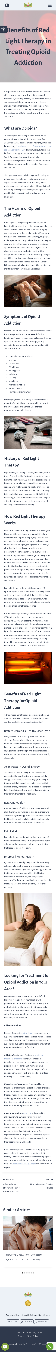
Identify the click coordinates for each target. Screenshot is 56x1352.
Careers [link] (46, 1315)
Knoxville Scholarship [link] (31, 1315)
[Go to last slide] (7, 1243)
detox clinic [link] (27, 1033)
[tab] (22, 1273)
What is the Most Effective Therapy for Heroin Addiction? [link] (12, 1185)
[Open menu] (50, 5)
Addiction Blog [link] (12, 1315)
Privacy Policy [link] (32, 1336)
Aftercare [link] (27, 1113)
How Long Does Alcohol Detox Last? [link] (24, 1254)
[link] (3, 29)
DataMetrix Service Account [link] (18, 1260)
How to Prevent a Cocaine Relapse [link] (41, 1184)
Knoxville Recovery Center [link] (24, 1164)
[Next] (48, 1243)
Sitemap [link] (21, 1336)
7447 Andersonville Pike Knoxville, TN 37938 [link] (28, 1344)
